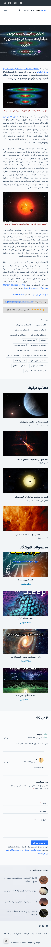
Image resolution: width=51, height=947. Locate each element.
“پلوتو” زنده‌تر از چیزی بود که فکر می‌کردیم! (20, 890)
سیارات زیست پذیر (22, 330)
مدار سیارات (20, 360)
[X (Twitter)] (15, 3)
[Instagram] (9, 3)
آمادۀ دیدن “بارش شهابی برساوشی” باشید (20, 902)
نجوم (21, 54)
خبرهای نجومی (34, 54)
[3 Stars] (38, 309)
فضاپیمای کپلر (13, 355)
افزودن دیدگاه (40, 819)
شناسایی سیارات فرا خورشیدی (34, 355)
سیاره (43, 340)
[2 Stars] (40, 309)
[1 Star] (43, 310)
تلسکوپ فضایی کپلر (11, 116)
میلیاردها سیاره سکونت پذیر (35, 371)
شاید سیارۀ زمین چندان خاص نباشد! (33, 422)
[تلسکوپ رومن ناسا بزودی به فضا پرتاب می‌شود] (43, 913)
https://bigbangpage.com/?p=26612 (19, 301)
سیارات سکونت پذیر (38, 335)
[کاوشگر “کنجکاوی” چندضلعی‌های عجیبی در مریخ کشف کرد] (43, 880)
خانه (45, 934)
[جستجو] (5, 3)
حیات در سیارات (39, 330)
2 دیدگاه (14, 54)
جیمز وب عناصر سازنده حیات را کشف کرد (31, 534)
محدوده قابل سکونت (37, 360)
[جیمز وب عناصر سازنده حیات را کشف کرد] (25, 518)
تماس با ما (17, 934)
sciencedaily (18, 294)
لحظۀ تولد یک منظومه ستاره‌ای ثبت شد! (32, 459)
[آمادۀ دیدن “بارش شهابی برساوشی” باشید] (43, 902)
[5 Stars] (32, 309)
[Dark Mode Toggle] (6, 940)
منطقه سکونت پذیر (38, 365)
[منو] (5, 10)
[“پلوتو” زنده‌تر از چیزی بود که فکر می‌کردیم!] (43, 891)
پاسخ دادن (7, 738)
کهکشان (26, 54)
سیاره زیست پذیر (30, 340)
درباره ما (26, 934)
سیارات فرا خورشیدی (18, 335)
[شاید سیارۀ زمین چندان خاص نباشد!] (25, 405)
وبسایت (43, 811)
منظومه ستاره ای (20, 365)
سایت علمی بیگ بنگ (26, 10)
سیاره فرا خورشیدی (38, 345)
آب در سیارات (40, 325)
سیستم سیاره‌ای (40, 350)
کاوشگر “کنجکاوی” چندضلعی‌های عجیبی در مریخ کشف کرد (20, 880)
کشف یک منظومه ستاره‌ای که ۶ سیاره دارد (31, 497)
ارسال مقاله (7, 934)
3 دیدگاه (32, 425)
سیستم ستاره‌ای (20, 345)
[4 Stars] (35, 309)
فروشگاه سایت (36, 934)
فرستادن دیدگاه (39, 843)
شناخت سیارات (23, 350)
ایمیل (43, 803)
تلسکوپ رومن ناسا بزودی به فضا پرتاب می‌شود (22, 913)
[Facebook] (21, 3)
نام (44, 795)
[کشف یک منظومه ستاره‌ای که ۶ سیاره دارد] (25, 480)
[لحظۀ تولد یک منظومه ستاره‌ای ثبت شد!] (25, 443)
